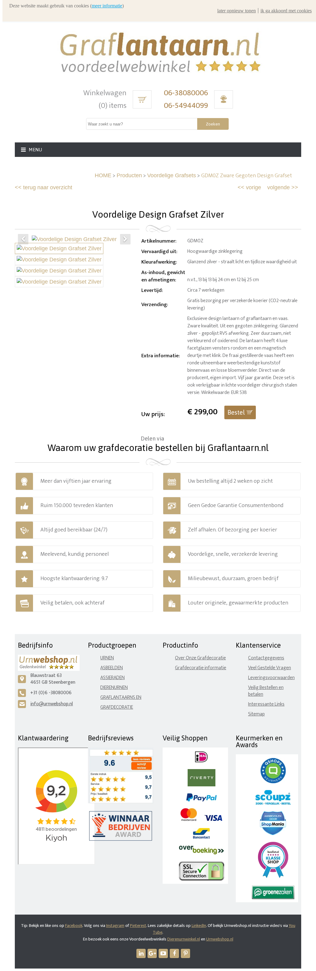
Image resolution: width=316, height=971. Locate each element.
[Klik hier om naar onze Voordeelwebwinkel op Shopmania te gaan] (273, 834)
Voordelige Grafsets (171, 175)
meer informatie (107, 5)
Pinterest (138, 925)
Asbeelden (111, 668)
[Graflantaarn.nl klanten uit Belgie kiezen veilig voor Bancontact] (201, 837)
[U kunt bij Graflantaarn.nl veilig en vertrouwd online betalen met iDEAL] (201, 761)
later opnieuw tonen (236, 10)
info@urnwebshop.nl (51, 704)
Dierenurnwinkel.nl (183, 939)
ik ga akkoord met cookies (286, 10)
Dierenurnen (114, 687)
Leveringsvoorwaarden (271, 678)
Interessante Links (266, 704)
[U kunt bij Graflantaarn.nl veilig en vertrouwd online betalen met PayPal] (201, 800)
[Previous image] (23, 239)
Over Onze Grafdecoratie (200, 658)
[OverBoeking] (201, 853)
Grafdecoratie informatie (200, 668)
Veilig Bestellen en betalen (266, 691)
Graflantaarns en (120, 697)
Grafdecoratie (116, 707)
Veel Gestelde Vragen (269, 668)
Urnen (107, 658)
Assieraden (112, 678)
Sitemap (256, 714)
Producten (129, 175)
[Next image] (125, 239)
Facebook (73, 925)
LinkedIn (199, 925)
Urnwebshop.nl (219, 939)
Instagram (115, 925)
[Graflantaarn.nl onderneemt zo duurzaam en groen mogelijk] (273, 898)
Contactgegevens (266, 658)
